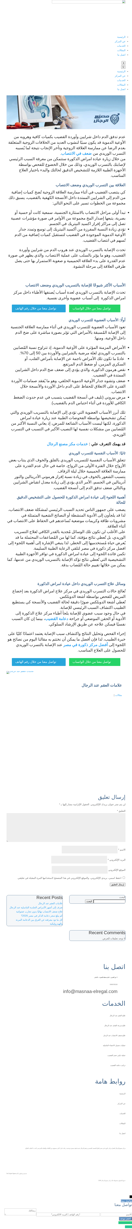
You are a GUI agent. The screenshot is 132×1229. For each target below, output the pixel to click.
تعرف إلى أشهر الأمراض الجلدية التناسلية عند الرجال (36, 907)
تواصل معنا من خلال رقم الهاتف (38, 308)
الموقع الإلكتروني (116, 869)
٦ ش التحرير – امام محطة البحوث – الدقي (105, 977)
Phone (128, 1226)
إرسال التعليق (117, 884)
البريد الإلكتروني (116, 859)
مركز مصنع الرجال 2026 (104, 1180)
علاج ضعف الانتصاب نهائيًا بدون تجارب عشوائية (39, 911)
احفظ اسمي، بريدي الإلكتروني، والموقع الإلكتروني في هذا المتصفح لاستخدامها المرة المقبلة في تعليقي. (69, 878)
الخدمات (121, 45)
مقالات (118, 695)
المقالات (121, 50)
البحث (122, 897)
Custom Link (125, 1222)
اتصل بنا (121, 54)
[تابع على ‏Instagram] (117, 1157)
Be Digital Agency (12, 1173)
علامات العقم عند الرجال (50, 903)
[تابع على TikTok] (123, 1157)
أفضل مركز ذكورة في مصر (85, 644)
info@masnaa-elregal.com (90, 991)
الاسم (121, 849)
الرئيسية (121, 37)
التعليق (121, 811)
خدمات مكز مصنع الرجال (67, 444)
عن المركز (120, 41)
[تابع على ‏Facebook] (111, 1157)
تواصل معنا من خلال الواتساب (95, 308)
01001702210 (113, 984)
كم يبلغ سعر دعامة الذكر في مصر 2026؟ (42, 915)
